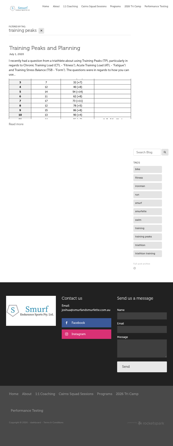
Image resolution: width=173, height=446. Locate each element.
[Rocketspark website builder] (145, 423)
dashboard (35, 422)
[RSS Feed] (134, 268)
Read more (16, 124)
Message (122, 337)
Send (126, 366)
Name (121, 310)
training (139, 228)
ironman (140, 186)
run (137, 194)
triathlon (140, 245)
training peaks (143, 236)
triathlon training (145, 253)
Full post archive (141, 263)
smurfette (140, 211)
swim (138, 219)
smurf (138, 203)
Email (120, 323)
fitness (139, 177)
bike (137, 169)
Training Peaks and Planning (44, 48)
